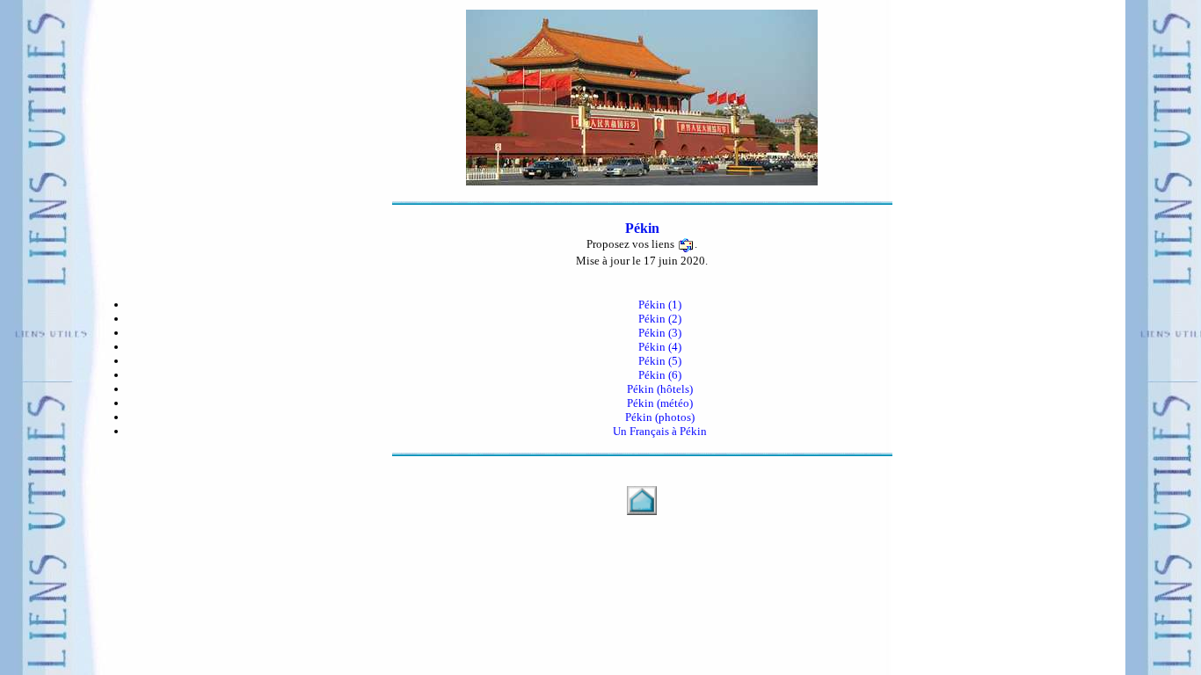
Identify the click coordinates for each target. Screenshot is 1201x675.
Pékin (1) (659, 304)
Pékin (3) (659, 332)
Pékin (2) (659, 318)
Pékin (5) (659, 360)
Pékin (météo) (660, 403)
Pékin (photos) (660, 417)
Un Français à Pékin (660, 431)
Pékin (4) (659, 346)
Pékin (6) (659, 374)
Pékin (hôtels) (660, 389)
